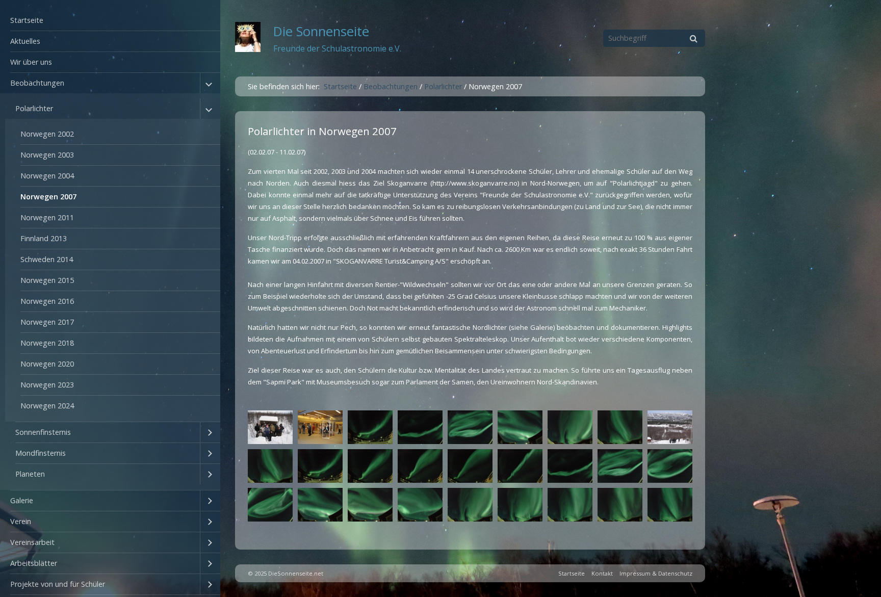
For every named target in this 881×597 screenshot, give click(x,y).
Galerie (21, 500)
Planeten (30, 474)
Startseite (26, 20)
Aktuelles (25, 41)
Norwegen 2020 (47, 364)
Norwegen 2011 (47, 217)
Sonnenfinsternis (43, 432)
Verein (20, 521)
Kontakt (602, 573)
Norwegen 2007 (48, 196)
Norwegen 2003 (47, 155)
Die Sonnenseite (321, 31)
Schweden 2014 (46, 259)
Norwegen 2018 (47, 343)
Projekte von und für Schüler (57, 584)
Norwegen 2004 (47, 175)
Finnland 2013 (43, 238)
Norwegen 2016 (47, 301)
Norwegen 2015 (47, 280)
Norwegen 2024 (47, 405)
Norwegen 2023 (47, 385)
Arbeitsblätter (33, 563)
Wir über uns (31, 62)
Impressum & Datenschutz (655, 573)
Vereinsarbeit (32, 542)
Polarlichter (34, 108)
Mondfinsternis (40, 453)
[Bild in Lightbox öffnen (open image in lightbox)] (270, 427)
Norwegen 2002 (47, 134)
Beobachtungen (37, 83)
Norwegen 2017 (47, 322)
